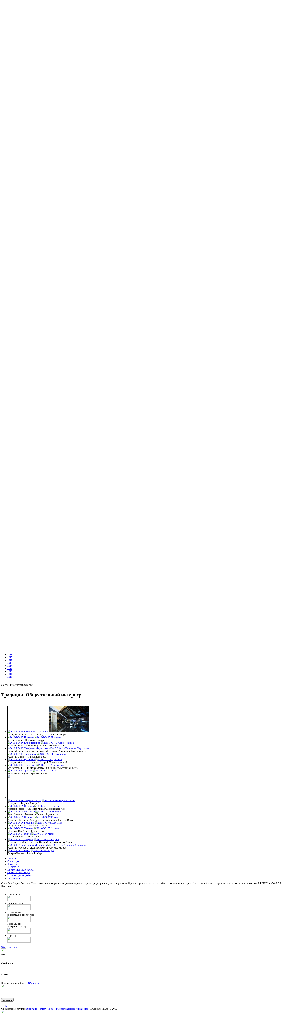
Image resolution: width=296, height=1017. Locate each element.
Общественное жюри (18, 872)
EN (5, 1006)
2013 (9, 668)
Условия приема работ (19, 875)
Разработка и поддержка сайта (72, 1008)
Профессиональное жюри (20, 869)
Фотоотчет (13, 867)
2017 (9, 657)
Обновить (33, 983)
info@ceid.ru (46, 1008)
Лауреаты (12, 864)
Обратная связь (9, 947)
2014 (9, 665)
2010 (9, 676)
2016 (9, 660)
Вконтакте (31, 1008)
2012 (9, 671)
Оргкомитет (13, 878)
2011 (9, 674)
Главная (11, 858)
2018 (9, 654)
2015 (9, 663)
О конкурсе (13, 861)
